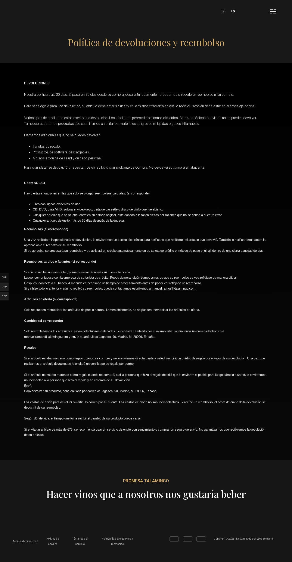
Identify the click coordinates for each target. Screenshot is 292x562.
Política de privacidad (25, 541)
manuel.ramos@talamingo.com (173, 288)
